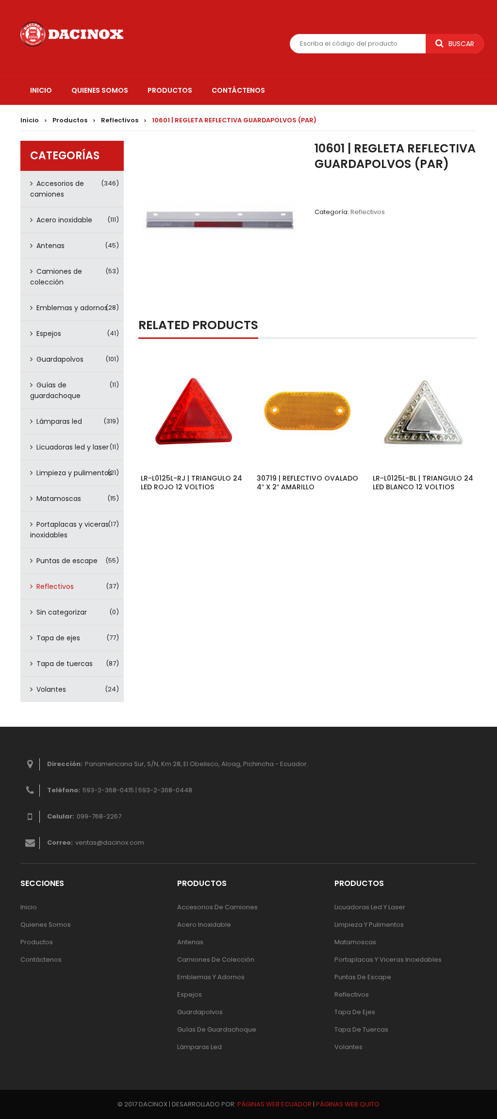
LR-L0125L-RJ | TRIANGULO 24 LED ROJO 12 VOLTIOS (191, 482)
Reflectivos (119, 120)
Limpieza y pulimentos (74, 473)
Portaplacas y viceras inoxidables (69, 529)
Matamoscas (58, 498)
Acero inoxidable (64, 220)
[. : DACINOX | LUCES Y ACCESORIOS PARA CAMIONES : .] (71, 34)
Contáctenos (41, 959)
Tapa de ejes (58, 638)
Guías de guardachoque (55, 390)
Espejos (48, 333)
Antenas (50, 246)
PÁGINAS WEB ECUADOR (274, 1104)
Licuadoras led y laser (72, 447)
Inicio (29, 120)
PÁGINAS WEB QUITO (348, 1104)
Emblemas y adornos (72, 308)
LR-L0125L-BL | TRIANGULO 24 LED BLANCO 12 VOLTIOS (423, 482)
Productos (69, 120)
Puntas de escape (67, 561)
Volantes (51, 689)
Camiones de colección (56, 277)
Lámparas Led (199, 1047)
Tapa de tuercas (64, 663)
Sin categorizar (61, 612)
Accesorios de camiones (57, 189)
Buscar (461, 44)
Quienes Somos (45, 924)
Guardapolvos (59, 359)
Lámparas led (59, 421)
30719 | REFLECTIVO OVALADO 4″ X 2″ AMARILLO (307, 482)
